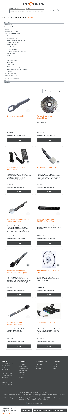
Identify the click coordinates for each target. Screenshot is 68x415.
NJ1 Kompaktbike (10, 73)
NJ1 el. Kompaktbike (13, 34)
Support (55, 366)
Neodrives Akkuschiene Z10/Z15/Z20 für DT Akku (45, 220)
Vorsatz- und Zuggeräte (12, 78)
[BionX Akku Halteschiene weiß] (19, 208)
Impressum (39, 364)
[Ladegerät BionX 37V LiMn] (49, 311)
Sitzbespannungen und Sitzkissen (18, 69)
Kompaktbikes (9, 27)
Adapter (6, 80)
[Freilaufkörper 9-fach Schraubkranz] (49, 105)
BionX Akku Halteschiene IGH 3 (48, 168)
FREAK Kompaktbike (11, 31)
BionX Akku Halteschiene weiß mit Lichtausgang (18, 220)
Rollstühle (7, 22)
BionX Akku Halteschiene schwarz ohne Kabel (16, 323)
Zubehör (10, 71)
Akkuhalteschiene (14, 47)
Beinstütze (10, 65)
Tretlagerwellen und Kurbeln (16, 40)
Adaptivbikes (8, 25)
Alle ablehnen (26, 410)
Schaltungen (11, 53)
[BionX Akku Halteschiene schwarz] (19, 259)
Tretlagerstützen (12, 38)
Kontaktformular (7, 384)
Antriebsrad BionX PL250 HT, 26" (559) (48, 272)
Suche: (28, 8)
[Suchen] (42, 11)
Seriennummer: (14, 8)
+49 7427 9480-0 (8, 373)
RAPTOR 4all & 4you (11, 76)
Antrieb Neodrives (13, 42)
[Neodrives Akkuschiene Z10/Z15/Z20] (49, 208)
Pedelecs (7, 83)
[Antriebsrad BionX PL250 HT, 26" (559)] (49, 259)
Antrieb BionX (12, 45)
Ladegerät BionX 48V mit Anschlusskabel (16, 169)
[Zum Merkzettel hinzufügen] (28, 110)
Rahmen (10, 62)
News (54, 368)
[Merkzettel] (50, 10)
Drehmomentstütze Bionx (17, 116)
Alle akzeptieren (59, 410)
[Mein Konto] (54, 10)
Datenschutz (40, 368)
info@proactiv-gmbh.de (7, 376)
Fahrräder (22, 375)
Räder (9, 56)
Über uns (55, 364)
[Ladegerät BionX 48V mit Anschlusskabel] (19, 156)
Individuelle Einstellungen (42, 410)
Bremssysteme (12, 60)
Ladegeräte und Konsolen (17, 51)
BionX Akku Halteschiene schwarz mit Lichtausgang (17, 272)
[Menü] (4, 9)
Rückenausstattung (13, 67)
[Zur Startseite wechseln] (34, 3)
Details (19, 140)
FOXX (7, 29)
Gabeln (9, 36)
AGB (37, 366)
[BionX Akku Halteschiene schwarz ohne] (19, 311)
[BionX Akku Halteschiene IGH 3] (49, 156)
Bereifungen (11, 58)
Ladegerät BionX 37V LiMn (47, 322)
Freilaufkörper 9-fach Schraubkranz (45, 117)
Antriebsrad (13, 49)
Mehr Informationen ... (8, 413)
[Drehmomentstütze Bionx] (19, 105)
